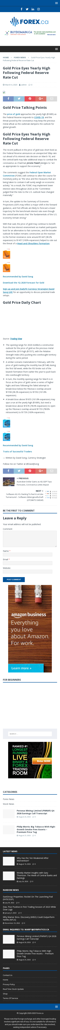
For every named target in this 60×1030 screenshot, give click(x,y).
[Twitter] (27, 9)
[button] (30, 266)
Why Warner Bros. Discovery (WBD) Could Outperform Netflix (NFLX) (28, 918)
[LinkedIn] (32, 9)
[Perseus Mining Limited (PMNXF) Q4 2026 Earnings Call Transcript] (9, 939)
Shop (5, 993)
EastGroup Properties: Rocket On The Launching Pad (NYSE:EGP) (28, 898)
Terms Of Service (10, 998)
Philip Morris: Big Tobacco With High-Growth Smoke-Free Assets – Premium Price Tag (36, 829)
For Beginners (12, 679)
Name (6, 551)
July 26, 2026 (23, 881)
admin (24, 84)
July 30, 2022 (9, 903)
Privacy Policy (9, 984)
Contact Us (7, 975)
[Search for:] (30, 733)
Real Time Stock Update (13, 989)
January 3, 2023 (10, 913)
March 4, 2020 (11, 84)
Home (5, 979)
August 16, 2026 (25, 864)
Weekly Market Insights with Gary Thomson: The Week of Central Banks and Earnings (37, 875)
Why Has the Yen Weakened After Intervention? (32, 859)
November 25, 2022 (12, 923)
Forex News (8, 799)
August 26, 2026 (25, 817)
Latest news (10, 851)
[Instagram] (38, 9)
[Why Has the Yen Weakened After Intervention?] (9, 861)
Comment (7, 529)
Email (6, 559)
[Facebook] (21, 9)
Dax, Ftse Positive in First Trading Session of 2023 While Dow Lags (29, 908)
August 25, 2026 (25, 835)
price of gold (13, 114)
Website (6, 568)
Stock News (8, 804)
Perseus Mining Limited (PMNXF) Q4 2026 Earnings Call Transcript (35, 812)
